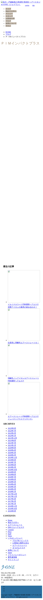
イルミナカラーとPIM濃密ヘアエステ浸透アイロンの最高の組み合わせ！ (23, 305)
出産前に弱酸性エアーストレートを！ (23, 342)
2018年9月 (12, 472)
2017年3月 (12, 499)
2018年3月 (12, 487)
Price (9, 532)
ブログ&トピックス (20, 541)
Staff (9, 534)
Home (10, 520)
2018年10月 (12, 470)
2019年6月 (12, 465)
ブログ (8, 21)
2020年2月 (12, 455)
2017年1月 (12, 504)
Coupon (11, 530)
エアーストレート (15, 525)
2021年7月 (12, 443)
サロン (8, 26)
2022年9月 (12, 428)
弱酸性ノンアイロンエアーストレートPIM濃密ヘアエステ (23, 379)
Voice (10, 536)
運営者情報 (12, 557)
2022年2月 (12, 433)
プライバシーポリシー (17, 555)
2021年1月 (12, 445)
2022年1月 (12, 436)
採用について (11, 23)
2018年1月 (12, 492)
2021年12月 (12, 438)
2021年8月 (12, 440)
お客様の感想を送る (20, 543)
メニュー (9, 14)
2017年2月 (12, 501)
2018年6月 (12, 479)
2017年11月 (12, 496)
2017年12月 (12, 494)
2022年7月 (12, 431)
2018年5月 (12, 482)
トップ (8, 9)
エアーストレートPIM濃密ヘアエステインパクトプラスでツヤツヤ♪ (23, 417)
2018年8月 (12, 475)
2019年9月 (12, 460)
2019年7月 (12, 462)
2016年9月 (12, 511)
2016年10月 (12, 509)
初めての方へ (11, 11)
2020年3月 (12, 453)
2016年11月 (12, 506)
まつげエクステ (18, 548)
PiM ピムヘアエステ (16, 527)
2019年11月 (12, 457)
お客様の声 (10, 18)
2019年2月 (12, 467)
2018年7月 (12, 477)
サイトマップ (13, 560)
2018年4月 (12, 484)
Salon (10, 553)
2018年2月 (12, 489)
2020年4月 (12, 450)
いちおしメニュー (15, 538)
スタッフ (9, 16)
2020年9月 (12, 448)
